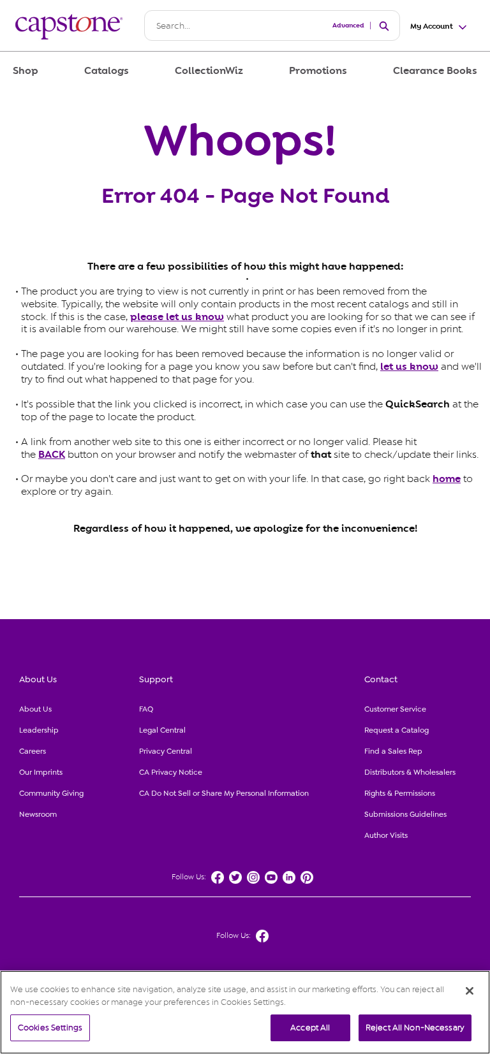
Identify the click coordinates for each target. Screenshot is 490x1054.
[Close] (470, 991)
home (447, 478)
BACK (51, 454)
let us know (409, 366)
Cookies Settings (50, 1027)
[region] (245, 1012)
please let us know (177, 317)
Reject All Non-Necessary (415, 1027)
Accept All (310, 1027)
